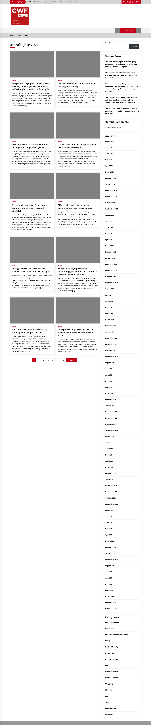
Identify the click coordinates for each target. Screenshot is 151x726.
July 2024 (108, 295)
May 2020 (108, 584)
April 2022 (109, 461)
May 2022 (108, 455)
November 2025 (111, 197)
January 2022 (110, 479)
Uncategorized (111, 708)
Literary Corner (111, 653)
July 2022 (108, 443)
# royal (45, 2)
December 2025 (111, 190)
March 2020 (109, 596)
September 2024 (111, 283)
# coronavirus (72, 2)
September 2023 (111, 356)
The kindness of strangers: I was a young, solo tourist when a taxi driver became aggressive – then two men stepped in (121, 99)
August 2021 (109, 510)
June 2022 (109, 449)
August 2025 (109, 215)
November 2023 (111, 344)
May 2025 (108, 233)
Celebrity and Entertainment (116, 635)
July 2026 (108, 147)
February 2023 (110, 399)
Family (107, 641)
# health (53, 2)
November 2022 (111, 418)
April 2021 (109, 535)
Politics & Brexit (111, 678)
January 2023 (110, 406)
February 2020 (110, 602)
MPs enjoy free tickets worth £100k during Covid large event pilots (30, 146)
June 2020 (109, 578)
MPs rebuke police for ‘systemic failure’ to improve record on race (75, 206)
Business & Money (112, 622)
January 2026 (110, 184)
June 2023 (109, 375)
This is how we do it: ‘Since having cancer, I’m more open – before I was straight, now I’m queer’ (122, 111)
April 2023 (109, 387)
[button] (117, 30)
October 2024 (110, 276)
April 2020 (109, 590)
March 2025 (109, 246)
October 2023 (110, 350)
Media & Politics (111, 659)
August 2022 (109, 436)
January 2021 (110, 553)
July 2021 (108, 516)
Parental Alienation (112, 671)
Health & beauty (111, 647)
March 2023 (109, 393)
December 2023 (111, 338)
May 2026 (108, 160)
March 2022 (109, 467)
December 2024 (111, 264)
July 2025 (108, 221)
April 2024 (109, 313)
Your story (109, 714)
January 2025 (110, 258)
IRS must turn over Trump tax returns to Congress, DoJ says (77, 85)
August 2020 (109, 566)
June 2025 (109, 227)
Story (107, 696)
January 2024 (110, 332)
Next (71, 360)
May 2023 (108, 381)
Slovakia (108, 690)
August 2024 (109, 289)
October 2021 (110, 498)
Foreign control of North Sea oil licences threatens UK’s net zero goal (31, 270)
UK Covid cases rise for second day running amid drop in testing (30, 331)
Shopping (109, 684)
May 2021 (108, 529)
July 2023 (108, 369)
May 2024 (108, 307)
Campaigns (109, 628)
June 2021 (109, 522)
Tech (107, 702)
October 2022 (110, 424)
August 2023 (109, 363)
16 (63, 360)
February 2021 (110, 547)
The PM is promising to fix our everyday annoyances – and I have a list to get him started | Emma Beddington (121, 64)
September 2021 (111, 504)
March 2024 (109, 320)
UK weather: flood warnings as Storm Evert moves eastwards (77, 146)
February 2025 (110, 252)
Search (107, 43)
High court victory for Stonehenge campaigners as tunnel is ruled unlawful (29, 208)
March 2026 (109, 172)
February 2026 (110, 178)
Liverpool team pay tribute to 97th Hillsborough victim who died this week (75, 332)
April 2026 (109, 166)
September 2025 (111, 209)
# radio (62, 2)
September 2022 (111, 430)
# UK (29, 2)
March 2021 (109, 541)
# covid (36, 2)
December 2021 (111, 486)
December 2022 (111, 412)
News (14, 80)
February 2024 (110, 326)
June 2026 (109, 153)
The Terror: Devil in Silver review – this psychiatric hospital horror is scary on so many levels (121, 75)
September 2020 (111, 559)
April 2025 (109, 240)
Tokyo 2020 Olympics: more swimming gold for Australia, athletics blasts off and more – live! (78, 271)
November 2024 (111, 270)
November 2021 (111, 492)
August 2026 (109, 141)
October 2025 (110, 203)
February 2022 (110, 473)
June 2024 (109, 301)
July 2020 (108, 572)
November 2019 (111, 609)
